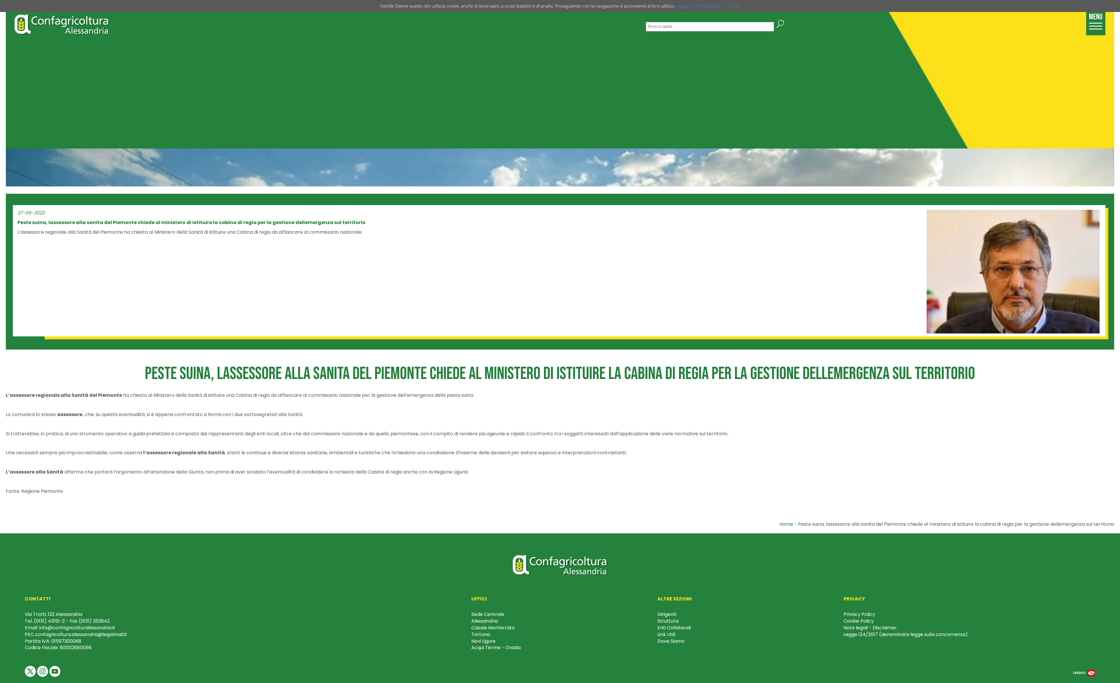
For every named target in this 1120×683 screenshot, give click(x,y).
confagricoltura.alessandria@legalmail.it (81, 634)
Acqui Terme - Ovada (496, 647)
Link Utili (666, 634)
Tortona (480, 634)
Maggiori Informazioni (699, 6)
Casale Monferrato (493, 627)
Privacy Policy (859, 614)
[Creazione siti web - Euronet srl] (1084, 672)
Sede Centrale (487, 614)
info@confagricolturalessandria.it (77, 627)
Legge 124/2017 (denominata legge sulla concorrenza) (906, 634)
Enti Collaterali (674, 627)
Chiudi (734, 6)
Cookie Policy (859, 621)
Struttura (667, 621)
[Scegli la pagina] (1095, 20)
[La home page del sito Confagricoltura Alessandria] (62, 24)
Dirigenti (666, 614)
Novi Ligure (483, 641)
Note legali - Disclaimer (870, 627)
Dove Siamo (671, 641)
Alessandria (484, 621)
